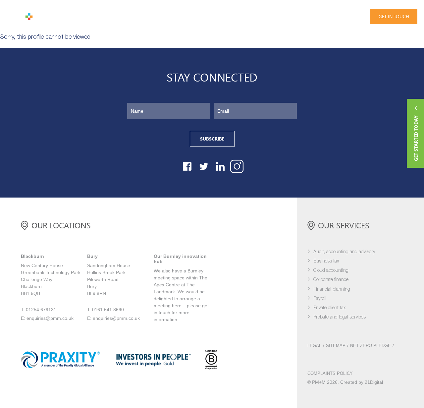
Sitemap (335, 345)
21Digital (374, 382)
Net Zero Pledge (370, 345)
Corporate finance (330, 280)
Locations (272, 17)
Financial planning (331, 289)
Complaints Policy (330, 373)
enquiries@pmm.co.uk (50, 318)
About (122, 17)
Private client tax (329, 308)
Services (65, 17)
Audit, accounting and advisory (344, 252)
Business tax (326, 261)
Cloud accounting (330, 270)
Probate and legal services (339, 317)
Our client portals (230, 17)
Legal (314, 345)
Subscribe (212, 139)
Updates (148, 17)
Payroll (319, 299)
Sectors (94, 17)
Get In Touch (394, 16)
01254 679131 (333, 16)
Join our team (183, 17)
